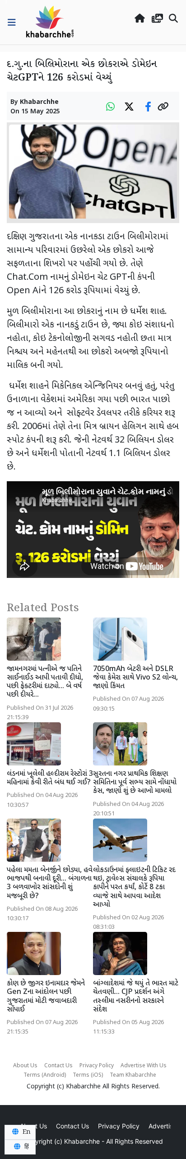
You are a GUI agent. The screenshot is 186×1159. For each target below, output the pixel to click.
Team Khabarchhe (133, 1075)
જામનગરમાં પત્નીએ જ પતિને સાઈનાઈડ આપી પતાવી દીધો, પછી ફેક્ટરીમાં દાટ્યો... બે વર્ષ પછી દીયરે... (45, 682)
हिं (26, 1146)
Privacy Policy (96, 1066)
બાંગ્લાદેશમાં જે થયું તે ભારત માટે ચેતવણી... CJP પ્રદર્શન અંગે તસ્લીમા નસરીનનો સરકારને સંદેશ (135, 997)
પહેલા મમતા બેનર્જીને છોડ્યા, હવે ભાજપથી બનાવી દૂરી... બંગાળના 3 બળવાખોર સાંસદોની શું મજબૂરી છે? (50, 883)
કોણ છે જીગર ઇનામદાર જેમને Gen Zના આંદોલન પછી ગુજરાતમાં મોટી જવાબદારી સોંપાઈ (46, 997)
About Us (25, 1066)
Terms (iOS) (88, 1075)
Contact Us (58, 1066)
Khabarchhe (39, 102)
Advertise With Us (144, 1066)
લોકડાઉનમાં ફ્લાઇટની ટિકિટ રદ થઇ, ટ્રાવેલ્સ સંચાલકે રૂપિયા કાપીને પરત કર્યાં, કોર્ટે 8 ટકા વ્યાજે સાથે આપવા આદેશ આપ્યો (134, 888)
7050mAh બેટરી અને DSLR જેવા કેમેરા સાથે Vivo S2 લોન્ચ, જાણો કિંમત (135, 678)
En (26, 1132)
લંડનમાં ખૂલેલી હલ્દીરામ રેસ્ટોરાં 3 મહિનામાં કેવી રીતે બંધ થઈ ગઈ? (50, 779)
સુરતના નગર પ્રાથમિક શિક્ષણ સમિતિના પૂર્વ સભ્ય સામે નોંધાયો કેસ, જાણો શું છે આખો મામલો (135, 783)
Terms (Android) (44, 1075)
